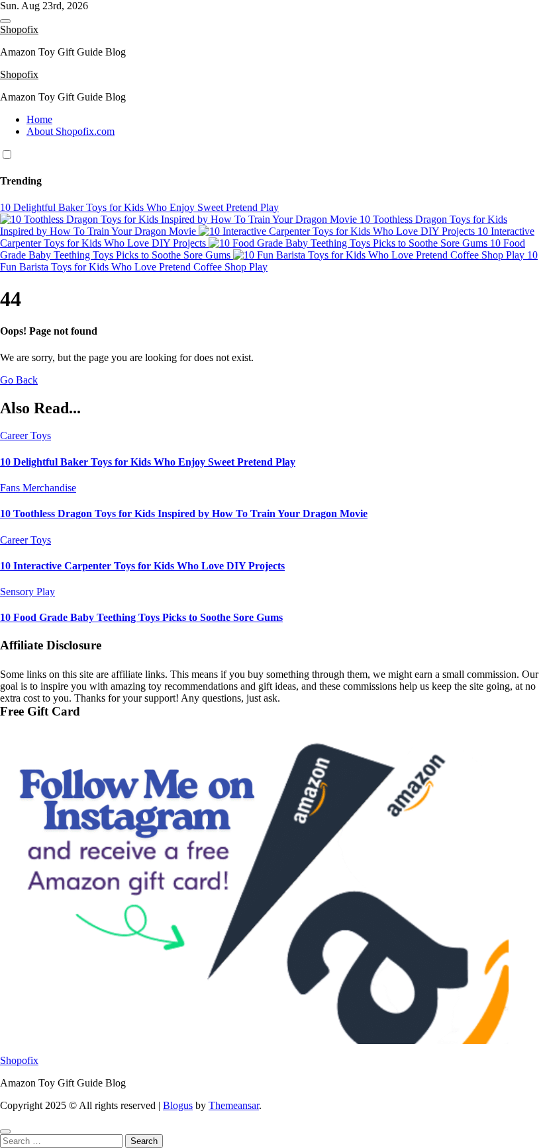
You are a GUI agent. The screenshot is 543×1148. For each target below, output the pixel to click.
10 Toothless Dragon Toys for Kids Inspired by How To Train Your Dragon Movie (184, 513)
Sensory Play (27, 591)
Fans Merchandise (38, 487)
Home (39, 119)
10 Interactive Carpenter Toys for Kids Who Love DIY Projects (142, 565)
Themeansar (234, 1105)
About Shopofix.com (70, 131)
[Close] (5, 1131)
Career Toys (25, 435)
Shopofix (19, 29)
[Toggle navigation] (5, 21)
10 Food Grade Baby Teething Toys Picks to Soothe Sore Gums (141, 617)
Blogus (178, 1105)
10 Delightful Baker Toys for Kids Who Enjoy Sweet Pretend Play (147, 462)
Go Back (19, 380)
